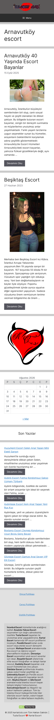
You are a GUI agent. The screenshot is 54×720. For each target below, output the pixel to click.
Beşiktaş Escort (22, 180)
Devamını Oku (14, 163)
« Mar (26, 419)
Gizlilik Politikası (27, 615)
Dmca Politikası (27, 594)
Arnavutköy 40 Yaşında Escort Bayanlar (21, 61)
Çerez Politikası (27, 604)
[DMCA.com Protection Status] (27, 708)
